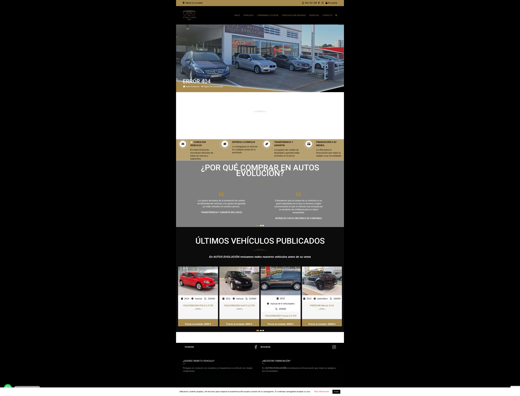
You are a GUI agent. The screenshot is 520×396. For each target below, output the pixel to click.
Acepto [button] (336, 391)
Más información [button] (321, 391)
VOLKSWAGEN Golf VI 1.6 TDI (198, 305)
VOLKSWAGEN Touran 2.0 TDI (239, 316)
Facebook (189, 347)
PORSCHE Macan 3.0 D (281, 305)
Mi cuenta (332, 3)
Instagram (265, 347)
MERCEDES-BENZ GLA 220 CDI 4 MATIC (322, 312)
